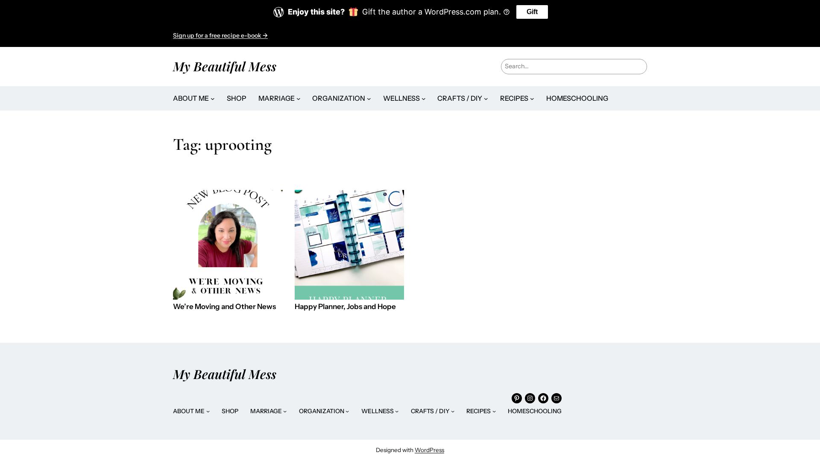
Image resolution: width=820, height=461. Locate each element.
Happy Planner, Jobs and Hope (345, 307)
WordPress (429, 449)
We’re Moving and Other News (224, 307)
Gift (532, 11)
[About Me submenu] (213, 98)
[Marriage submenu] (298, 98)
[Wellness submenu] (424, 98)
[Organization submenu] (369, 98)
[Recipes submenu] (532, 98)
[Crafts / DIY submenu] (486, 98)
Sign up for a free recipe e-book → (220, 35)
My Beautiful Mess (224, 66)
